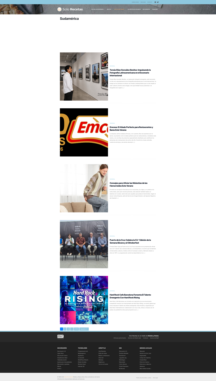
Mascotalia (122, 362)
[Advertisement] (108, 37)
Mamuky (101, 360)
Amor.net (101, 357)
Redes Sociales (82, 362)
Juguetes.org (122, 357)
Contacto (149, 2)
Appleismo (81, 355)
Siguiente (83, 329)
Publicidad (143, 2)
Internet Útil (81, 366)
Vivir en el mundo (103, 364)
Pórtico (59, 368)
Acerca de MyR (154, 338)
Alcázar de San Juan (145, 353)
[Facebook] (155, 2)
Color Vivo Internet (68, 377)
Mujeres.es (101, 362)
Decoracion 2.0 (61, 351)
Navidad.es (122, 355)
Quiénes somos (135, 2)
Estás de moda (103, 353)
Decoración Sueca (62, 355)
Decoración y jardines (63, 364)
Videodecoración (62, 360)
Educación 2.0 (123, 351)
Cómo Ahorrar (123, 364)
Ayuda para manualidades (64, 362)
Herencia (142, 366)
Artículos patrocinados (120, 338)
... (71, 329)
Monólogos (122, 360)
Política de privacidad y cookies (143, 377)
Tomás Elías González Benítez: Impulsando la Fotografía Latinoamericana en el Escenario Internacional (130, 73)
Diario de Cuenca (144, 362)
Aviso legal (155, 377)
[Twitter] (158, 2)
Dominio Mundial (123, 353)
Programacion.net (83, 351)
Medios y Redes (153, 336)
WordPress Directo (83, 360)
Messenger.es (82, 353)
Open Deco (60, 353)
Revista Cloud (82, 364)
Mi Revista (122, 368)
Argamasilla (143, 355)
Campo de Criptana (145, 357)
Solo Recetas (102, 351)
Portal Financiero (123, 366)
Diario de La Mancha (145, 364)
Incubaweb (81, 357)
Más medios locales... (145, 368)
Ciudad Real (143, 360)
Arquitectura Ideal (62, 357)
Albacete (142, 351)
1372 (76, 329)
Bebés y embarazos (104, 355)
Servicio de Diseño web (134, 338)
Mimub (59, 366)
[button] (104, 9)
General (112, 66)
